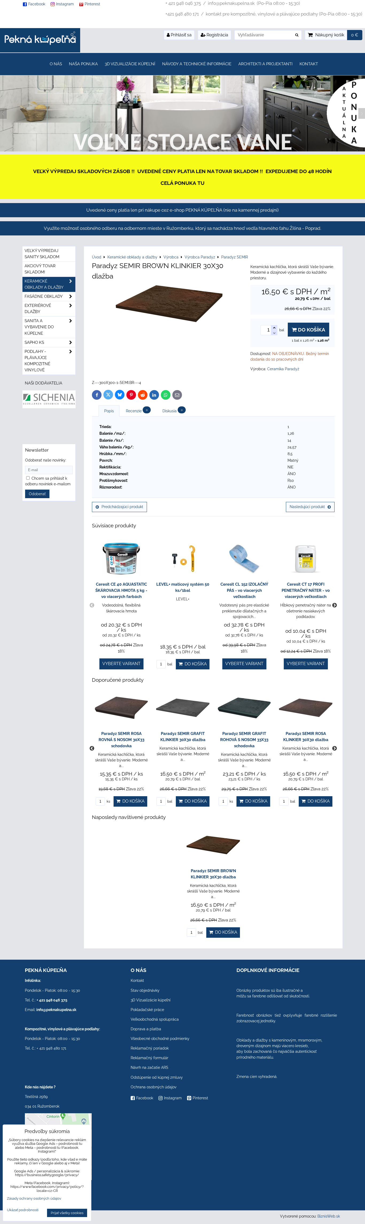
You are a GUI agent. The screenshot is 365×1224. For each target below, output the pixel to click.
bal (169, 664)
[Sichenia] (49, 407)
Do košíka (311, 330)
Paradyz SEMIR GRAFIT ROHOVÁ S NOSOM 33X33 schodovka (244, 739)
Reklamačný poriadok (150, 1048)
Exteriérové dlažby (38, 308)
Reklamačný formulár (149, 1058)
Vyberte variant (121, 663)
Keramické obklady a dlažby (44, 284)
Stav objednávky (145, 990)
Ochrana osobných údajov (153, 1087)
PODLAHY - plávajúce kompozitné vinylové (37, 360)
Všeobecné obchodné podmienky (160, 1038)
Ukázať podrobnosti (22, 1210)
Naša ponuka (83, 64)
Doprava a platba (146, 1029)
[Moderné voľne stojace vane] (182, 150)
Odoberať (37, 494)
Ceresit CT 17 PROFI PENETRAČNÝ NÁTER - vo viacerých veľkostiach (306, 590)
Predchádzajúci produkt (122, 507)
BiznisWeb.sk (328, 1216)
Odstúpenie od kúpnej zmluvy (157, 1077)
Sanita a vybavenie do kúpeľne (39, 326)
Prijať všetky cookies (67, 1213)
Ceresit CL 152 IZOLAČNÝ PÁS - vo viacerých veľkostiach (244, 590)
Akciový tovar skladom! (40, 269)
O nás (56, 64)
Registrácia (216, 34)
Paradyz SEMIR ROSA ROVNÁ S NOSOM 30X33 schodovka (121, 739)
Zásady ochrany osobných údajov (34, 1198)
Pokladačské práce (147, 1010)
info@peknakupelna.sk (56, 1010)
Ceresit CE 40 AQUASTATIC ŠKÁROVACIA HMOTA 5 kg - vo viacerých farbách (121, 590)
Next (334, 605)
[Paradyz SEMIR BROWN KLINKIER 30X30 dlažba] (169, 304)
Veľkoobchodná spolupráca (155, 1019)
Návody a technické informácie (196, 64)
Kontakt (309, 64)
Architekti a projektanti (265, 64)
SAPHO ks (34, 342)
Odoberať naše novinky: (45, 460)
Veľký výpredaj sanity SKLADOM (42, 253)
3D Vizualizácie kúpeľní (130, 64)
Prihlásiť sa (181, 34)
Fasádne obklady (44, 296)
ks (108, 801)
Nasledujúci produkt (307, 507)
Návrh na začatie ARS (149, 1067)
